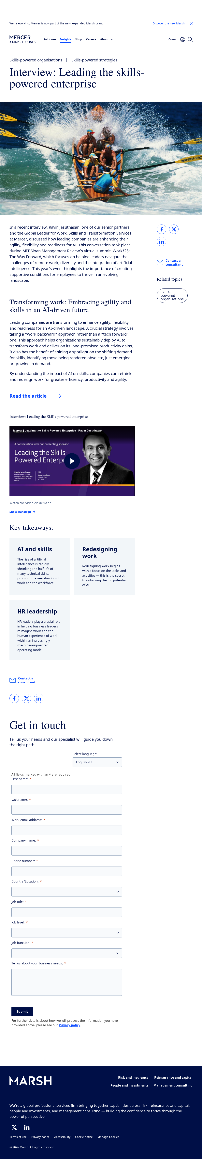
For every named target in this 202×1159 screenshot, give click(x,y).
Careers (91, 39)
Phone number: (23, 861)
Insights (65, 39)
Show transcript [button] (20, 511)
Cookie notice (84, 1137)
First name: (19, 779)
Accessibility (62, 1137)
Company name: (23, 840)
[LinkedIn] (27, 1127)
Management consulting (173, 1085)
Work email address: (26, 820)
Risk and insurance (133, 1077)
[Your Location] (182, 39)
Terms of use (18, 1137)
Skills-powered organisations (35, 60)
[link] (14, 698)
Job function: (21, 943)
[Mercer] (23, 39)
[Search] (190, 39)
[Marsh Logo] (30, 1081)
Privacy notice (40, 1137)
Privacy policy (69, 1025)
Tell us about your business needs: (37, 963)
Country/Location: (25, 881)
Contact (173, 39)
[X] (14, 1127)
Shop (78, 39)
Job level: (18, 922)
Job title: (17, 902)
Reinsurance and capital (173, 1077)
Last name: (19, 799)
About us (106, 39)
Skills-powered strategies (94, 60)
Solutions (49, 39)
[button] (191, 23)
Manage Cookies (108, 1137)
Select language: (85, 754)
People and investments (129, 1085)
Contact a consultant (27, 680)
